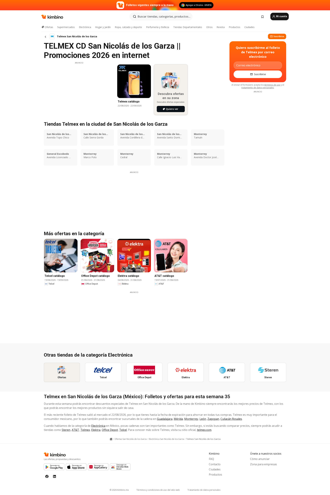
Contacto (215, 464)
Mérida (178, 419)
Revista (221, 27)
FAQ (211, 459)
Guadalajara (164, 419)
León (203, 419)
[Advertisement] (79, 88)
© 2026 (119, 489)
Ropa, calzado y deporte (128, 27)
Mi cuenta (281, 16)
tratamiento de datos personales (257, 87)
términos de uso (272, 84)
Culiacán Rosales (231, 419)
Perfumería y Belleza (157, 27)
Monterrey (191, 419)
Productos (234, 27)
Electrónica (85, 27)
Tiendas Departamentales (187, 27)
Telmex (85, 430)
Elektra (95, 430)
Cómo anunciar (260, 459)
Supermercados (66, 27)
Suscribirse (278, 36)
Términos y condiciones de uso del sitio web (158, 489)
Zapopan (213, 419)
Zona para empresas (263, 464)
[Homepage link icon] (111, 439)
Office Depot (110, 430)
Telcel (123, 430)
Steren (66, 430)
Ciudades (249, 27)
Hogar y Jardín (103, 27)
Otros (209, 27)
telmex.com (204, 430)
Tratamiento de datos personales (204, 489)
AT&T (75, 430)
